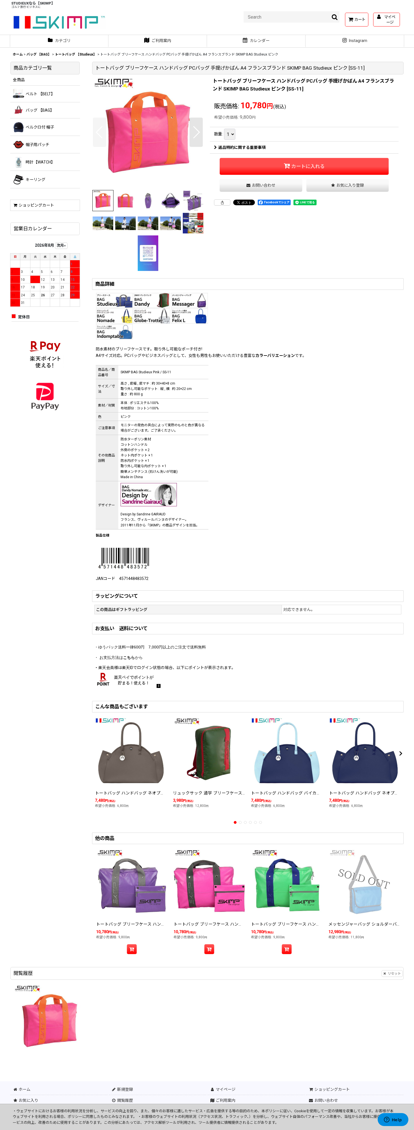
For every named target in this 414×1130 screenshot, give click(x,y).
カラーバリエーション (275, 355)
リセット (394, 973)
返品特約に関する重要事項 (242, 147)
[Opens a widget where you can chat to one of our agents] (392, 1120)
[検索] (335, 17)
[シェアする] (222, 202)
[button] (99, 132)
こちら (129, 657)
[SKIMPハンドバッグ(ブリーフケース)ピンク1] (148, 132)
